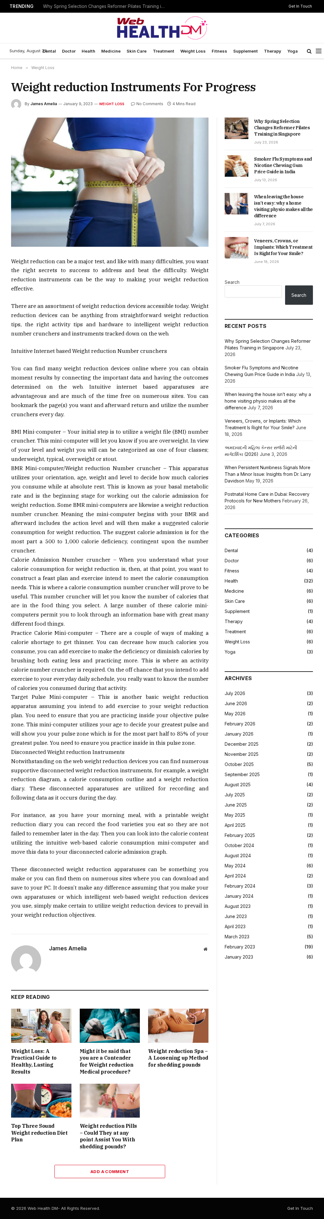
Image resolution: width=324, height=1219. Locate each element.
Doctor (69, 51)
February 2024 (240, 886)
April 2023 (235, 926)
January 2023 (239, 957)
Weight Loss (193, 51)
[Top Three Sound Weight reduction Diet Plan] (41, 1101)
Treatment (163, 51)
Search (232, 282)
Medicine (111, 51)
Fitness (219, 51)
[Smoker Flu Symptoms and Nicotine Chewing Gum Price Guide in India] (236, 166)
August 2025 (238, 784)
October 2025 (239, 764)
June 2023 (236, 916)
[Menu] (318, 51)
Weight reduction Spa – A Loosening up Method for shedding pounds (178, 1058)
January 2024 (239, 896)
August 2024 (238, 855)
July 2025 (235, 794)
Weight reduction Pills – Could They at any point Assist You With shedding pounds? (108, 1136)
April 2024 (235, 875)
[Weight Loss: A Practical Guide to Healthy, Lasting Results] (41, 1026)
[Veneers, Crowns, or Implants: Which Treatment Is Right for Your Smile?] (236, 247)
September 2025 (242, 774)
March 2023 (237, 936)
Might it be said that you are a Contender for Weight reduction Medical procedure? (107, 1061)
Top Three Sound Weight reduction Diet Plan (39, 1133)
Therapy (272, 51)
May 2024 (235, 865)
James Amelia (43, 103)
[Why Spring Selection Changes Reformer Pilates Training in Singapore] (236, 128)
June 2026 (236, 703)
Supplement (245, 51)
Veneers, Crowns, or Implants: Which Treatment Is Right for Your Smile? (283, 247)
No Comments (149, 103)
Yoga (292, 51)
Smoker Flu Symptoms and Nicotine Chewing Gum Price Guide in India (106, 6)
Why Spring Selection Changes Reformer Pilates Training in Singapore (282, 127)
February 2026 (240, 723)
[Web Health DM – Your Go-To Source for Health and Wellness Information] (162, 28)
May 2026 (235, 713)
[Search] (309, 51)
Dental (49, 51)
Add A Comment (109, 1171)
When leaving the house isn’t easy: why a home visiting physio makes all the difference (283, 206)
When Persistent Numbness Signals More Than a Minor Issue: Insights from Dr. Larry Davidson (268, 474)
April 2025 (235, 825)
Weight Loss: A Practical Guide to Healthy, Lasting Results (34, 1061)
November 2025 (242, 754)
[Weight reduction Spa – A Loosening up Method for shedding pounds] (178, 1026)
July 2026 (235, 693)
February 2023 (240, 946)
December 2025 (242, 744)
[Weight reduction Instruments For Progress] (110, 182)
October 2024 (239, 845)
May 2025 (235, 815)
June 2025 (236, 804)
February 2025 (240, 835)
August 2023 (238, 906)
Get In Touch (300, 6)
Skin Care (136, 51)
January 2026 (239, 734)
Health (88, 51)
